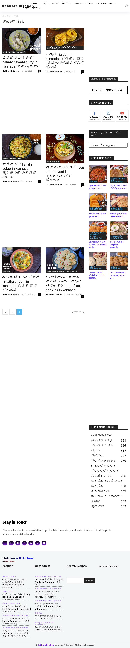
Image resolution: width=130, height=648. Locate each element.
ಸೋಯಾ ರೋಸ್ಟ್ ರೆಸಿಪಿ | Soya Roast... (97, 187)
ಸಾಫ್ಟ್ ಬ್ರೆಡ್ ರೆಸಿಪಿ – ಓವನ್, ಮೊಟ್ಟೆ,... (96, 275)
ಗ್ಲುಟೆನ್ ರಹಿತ (53, 162)
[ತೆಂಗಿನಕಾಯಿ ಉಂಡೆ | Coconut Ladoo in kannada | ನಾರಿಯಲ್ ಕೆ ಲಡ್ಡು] (119, 261)
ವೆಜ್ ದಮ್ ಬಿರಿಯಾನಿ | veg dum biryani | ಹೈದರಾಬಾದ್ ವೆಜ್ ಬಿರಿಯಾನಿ (65, 174)
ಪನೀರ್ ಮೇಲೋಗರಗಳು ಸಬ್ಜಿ (14, 52)
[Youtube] (44, 543)
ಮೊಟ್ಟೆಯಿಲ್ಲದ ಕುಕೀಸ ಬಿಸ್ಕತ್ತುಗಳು (62, 271)
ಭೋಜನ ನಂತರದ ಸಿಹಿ (11, 603)
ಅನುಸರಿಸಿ (108, 112)
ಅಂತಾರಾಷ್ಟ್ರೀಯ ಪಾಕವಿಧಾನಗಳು (96, 209)
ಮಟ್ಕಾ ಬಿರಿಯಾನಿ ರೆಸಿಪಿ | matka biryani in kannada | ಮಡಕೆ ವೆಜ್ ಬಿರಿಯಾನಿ (21, 283)
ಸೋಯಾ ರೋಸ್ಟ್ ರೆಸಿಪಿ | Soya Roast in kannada (48, 617)
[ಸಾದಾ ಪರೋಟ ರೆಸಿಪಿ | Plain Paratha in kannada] (119, 202)
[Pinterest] (24, 543)
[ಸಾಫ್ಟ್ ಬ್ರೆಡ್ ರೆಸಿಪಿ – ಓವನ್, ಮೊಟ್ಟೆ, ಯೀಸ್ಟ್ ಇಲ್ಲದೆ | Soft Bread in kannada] (98, 261)
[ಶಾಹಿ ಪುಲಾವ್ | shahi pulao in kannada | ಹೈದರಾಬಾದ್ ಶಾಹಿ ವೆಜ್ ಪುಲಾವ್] (21, 147)
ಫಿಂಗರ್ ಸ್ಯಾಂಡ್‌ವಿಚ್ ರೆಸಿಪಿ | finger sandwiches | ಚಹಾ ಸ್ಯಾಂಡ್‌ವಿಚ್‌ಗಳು (16, 621)
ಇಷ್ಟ (95, 112)
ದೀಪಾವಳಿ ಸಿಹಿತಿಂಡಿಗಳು (116, 268)
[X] (37, 543)
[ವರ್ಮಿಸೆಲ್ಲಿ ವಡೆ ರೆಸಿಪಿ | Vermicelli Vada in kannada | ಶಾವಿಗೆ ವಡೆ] (98, 230)
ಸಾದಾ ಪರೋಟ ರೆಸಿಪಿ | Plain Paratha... (118, 215)
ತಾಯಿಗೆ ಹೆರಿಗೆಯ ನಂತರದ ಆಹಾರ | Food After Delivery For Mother (47, 594)
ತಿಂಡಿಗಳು (93, 182)
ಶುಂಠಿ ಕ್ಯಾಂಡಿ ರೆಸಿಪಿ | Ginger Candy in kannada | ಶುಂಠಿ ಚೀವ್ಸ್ (49, 582)
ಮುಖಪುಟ (6, 16)
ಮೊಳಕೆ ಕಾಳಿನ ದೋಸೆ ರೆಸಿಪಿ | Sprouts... (118, 187)
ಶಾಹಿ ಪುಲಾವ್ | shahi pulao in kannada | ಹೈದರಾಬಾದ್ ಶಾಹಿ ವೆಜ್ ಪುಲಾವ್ (19, 170)
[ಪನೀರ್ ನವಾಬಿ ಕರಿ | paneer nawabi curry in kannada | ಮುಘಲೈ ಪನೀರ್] (21, 41)
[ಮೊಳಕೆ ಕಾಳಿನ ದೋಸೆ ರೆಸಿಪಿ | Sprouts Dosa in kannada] (119, 174)
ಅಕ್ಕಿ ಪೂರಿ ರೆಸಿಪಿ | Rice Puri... (97, 215)
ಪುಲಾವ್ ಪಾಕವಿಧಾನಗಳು (12, 158)
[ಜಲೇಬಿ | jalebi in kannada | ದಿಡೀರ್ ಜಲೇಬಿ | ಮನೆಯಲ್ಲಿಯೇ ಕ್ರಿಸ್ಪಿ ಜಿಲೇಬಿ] (65, 39)
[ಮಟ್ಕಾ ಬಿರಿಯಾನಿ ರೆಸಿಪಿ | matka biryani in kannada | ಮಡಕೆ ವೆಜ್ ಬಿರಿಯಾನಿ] (21, 260)
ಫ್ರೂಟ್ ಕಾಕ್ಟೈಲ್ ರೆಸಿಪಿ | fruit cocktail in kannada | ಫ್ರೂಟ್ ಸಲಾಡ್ (16, 609)
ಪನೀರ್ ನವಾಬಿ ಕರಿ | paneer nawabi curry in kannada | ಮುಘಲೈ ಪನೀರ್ (21, 62)
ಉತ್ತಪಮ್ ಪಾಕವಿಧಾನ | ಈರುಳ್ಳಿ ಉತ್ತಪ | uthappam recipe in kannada (14, 583)
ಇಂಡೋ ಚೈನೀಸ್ (7, 591)
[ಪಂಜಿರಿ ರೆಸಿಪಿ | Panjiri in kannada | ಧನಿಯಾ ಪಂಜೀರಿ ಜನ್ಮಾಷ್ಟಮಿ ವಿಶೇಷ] (119, 230)
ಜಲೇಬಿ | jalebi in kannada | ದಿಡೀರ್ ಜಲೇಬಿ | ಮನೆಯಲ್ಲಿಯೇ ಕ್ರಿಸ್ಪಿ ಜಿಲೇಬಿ (65, 61)
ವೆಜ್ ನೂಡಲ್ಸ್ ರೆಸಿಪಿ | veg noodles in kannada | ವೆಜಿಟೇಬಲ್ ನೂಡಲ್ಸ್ (16, 597)
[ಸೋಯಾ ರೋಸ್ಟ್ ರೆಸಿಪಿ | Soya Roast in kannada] (98, 174)
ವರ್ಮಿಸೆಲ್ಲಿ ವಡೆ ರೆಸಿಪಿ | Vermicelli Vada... (97, 244)
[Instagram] (11, 543)
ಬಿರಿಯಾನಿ (6, 271)
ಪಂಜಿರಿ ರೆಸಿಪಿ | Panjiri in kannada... (117, 244)
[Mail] (17, 543)
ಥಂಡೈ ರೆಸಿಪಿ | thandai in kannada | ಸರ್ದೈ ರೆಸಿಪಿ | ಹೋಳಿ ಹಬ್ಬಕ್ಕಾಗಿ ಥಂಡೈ (16, 633)
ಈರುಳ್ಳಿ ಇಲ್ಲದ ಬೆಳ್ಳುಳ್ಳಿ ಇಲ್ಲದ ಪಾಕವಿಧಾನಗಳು (62, 48)
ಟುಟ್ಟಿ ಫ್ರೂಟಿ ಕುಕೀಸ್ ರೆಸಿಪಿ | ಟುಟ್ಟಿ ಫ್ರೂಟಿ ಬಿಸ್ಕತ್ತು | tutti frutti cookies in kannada (63, 283)
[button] (126, 5)
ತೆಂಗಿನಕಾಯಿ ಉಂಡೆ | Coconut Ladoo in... (118, 275)
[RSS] (30, 543)
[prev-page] (5, 312)
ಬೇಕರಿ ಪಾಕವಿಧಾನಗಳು (96, 268)
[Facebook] (4, 543)
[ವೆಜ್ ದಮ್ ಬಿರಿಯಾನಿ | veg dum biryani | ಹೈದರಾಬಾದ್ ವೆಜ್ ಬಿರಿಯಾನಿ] (65, 148)
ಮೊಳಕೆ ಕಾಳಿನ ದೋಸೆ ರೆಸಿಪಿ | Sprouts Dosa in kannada (48, 628)
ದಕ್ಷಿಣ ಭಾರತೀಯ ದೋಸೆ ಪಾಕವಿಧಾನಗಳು (118, 180)
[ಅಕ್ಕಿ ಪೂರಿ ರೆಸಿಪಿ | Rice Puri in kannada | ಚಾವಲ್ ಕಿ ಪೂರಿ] (98, 202)
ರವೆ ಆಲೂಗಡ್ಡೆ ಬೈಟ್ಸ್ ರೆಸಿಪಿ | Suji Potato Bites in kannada (48, 606)
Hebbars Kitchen (10, 71)
